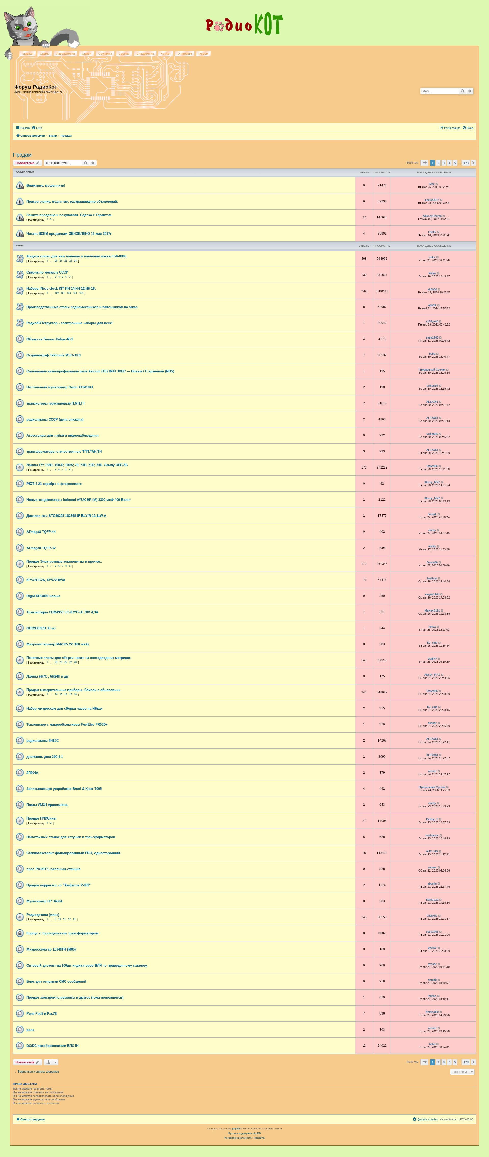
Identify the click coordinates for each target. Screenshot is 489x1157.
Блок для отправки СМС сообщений (56, 981)
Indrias (432, 995)
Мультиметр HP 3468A (44, 901)
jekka (432, 626)
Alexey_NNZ (432, 482)
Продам (22, 155)
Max (432, 183)
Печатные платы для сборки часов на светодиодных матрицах (78, 658)
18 (75, 694)
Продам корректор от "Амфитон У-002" (58, 885)
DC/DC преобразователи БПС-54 (52, 1046)
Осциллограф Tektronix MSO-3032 (53, 355)
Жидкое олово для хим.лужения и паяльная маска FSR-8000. (76, 256)
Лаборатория (65, 53)
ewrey (432, 530)
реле (30, 1030)
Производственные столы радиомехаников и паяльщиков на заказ (81, 307)
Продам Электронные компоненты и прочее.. (64, 561)
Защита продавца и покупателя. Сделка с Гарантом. (69, 215)
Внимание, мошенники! (45, 185)
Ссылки (124, 53)
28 (75, 662)
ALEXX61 (432, 401)
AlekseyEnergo (432, 215)
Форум (203, 53)
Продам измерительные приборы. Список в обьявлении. (73, 690)
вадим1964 (432, 594)
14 (56, 694)
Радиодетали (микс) (42, 915)
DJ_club (432, 642)
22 (65, 260)
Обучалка (105, 53)
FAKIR (432, 231)
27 (70, 662)
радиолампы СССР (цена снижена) (54, 419)
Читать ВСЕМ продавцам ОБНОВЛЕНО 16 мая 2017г (68, 234)
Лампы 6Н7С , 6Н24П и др (47, 676)
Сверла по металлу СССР (47, 272)
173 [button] (466, 163)
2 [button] (438, 163)
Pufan (432, 273)
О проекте (185, 53)
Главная (27, 53)
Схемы (44, 53)
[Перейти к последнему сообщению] (437, 183)
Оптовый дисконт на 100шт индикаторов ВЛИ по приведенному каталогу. (87, 965)
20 (56, 260)
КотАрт (166, 53)
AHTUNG (432, 851)
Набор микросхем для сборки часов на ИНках (64, 708)
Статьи (86, 53)
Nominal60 (432, 1011)
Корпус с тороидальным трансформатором (62, 933)
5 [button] (455, 163)
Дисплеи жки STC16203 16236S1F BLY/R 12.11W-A (66, 516)
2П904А (32, 773)
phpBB (236, 1128)
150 (57, 292)
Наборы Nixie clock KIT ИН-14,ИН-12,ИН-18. (61, 288)
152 (69, 292)
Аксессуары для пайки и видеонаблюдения (62, 435)
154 (81, 292)
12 (69, 919)
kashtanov (432, 835)
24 (75, 260)
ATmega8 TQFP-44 (41, 532)
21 (61, 260)
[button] (424, 163)
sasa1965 (432, 337)
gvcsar (432, 947)
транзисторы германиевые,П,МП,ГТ (55, 403)
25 (61, 662)
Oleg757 (432, 915)
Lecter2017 (432, 199)
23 (70, 260)
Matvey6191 (432, 610)
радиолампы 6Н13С (42, 741)
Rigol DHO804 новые (43, 596)
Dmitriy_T (432, 819)
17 (70, 694)
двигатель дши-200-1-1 (44, 757)
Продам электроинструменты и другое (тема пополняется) (74, 997)
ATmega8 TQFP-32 (41, 548)
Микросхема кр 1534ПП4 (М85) (51, 949)
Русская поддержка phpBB (244, 1133)
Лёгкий (432, 979)
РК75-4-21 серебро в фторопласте (54, 484)
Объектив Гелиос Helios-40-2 (49, 339)
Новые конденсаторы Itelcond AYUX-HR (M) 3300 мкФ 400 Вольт (78, 500)
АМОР (432, 305)
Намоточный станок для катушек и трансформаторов (70, 837)
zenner (432, 722)
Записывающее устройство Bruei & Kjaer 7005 (64, 789)
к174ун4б (432, 321)
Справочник (145, 53)
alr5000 (432, 289)
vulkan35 (432, 385)
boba (432, 353)
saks (432, 257)
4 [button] (449, 163)
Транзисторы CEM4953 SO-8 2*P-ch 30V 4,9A (62, 612)
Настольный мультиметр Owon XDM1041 (59, 387)
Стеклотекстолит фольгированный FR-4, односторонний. (73, 853)
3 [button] (444, 163)
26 (65, 662)
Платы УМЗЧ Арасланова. (47, 805)
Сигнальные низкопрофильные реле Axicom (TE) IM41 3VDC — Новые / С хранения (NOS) (100, 371)
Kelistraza (432, 899)
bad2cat (432, 578)
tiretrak (432, 514)
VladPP (432, 658)
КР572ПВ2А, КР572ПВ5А (45, 580)
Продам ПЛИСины (41, 818)
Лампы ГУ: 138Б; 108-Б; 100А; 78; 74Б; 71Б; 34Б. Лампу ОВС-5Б (77, 465)
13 (74, 919)
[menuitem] (37, 128)
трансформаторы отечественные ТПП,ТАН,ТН (64, 451)
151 (63, 292)
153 (75, 292)
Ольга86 (432, 465)
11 (64, 919)
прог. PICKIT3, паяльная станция (53, 869)
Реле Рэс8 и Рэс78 (41, 1014)
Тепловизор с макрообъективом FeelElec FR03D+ (67, 724)
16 (65, 694)
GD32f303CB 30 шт (41, 628)
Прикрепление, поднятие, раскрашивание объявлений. (72, 201)
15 (61, 694)
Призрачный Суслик (432, 369)
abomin (432, 883)
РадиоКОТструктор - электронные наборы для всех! (69, 323)
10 (59, 919)
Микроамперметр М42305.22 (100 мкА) (57, 644)
